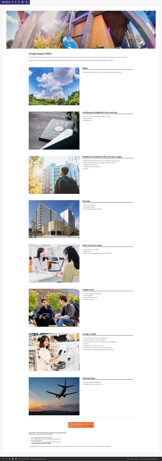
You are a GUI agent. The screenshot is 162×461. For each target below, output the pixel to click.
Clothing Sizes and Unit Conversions (93, 345)
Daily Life (86, 343)
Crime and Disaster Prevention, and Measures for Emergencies (100, 342)
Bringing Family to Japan (90, 164)
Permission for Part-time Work (92, 166)
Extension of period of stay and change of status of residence (100, 162)
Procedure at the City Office (91, 249)
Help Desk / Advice (89, 299)
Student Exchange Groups (90, 297)
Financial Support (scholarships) (92, 293)
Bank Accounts (87, 251)
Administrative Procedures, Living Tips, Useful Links (98, 347)
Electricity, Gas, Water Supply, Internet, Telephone (98, 253)
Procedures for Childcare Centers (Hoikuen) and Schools (99, 349)
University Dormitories (90, 205)
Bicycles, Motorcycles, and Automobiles (94, 340)
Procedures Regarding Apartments (93, 209)
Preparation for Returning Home (92, 382)
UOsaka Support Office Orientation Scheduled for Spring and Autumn (102, 72)
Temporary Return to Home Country (93, 384)
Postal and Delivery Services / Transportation (96, 338)
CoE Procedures (88, 118)
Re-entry (86, 168)
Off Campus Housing (89, 207)
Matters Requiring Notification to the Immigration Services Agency (102, 160)
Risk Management (88, 295)
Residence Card (88, 120)
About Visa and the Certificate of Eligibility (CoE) (97, 116)
